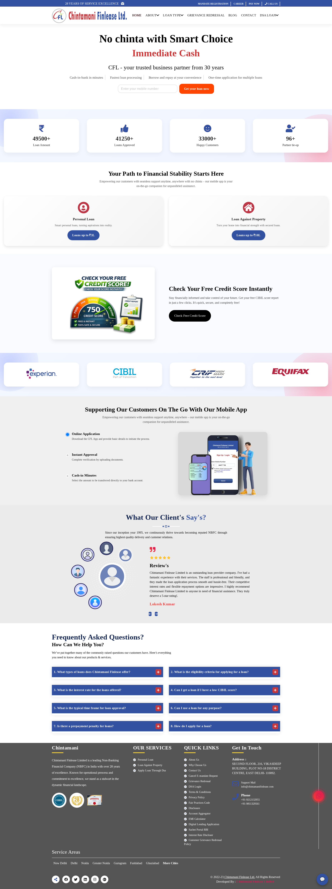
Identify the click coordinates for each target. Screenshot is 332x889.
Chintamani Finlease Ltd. (239, 877)
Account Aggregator (200, 813)
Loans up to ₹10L (249, 235)
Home (137, 15)
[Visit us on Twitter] (76, 879)
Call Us (272, 3)
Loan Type (172, 15)
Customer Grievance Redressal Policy (203, 842)
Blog (232, 15)
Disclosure (194, 808)
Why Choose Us (197, 765)
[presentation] (150, 614)
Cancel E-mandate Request (203, 775)
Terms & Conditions (200, 792)
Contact (248, 15)
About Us (194, 759)
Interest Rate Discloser (201, 835)
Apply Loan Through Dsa (152, 770)
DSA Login (195, 786)
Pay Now (254, 3)
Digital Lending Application (204, 824)
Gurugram (120, 863)
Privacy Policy (197, 797)
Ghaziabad (152, 863)
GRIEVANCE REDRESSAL (206, 15)
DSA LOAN (268, 15)
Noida (85, 863)
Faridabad (136, 863)
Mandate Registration (213, 3)
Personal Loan (145, 759)
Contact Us (195, 770)
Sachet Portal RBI (198, 829)
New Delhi (60, 863)
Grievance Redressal (200, 781)
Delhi (74, 863)
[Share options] (56, 879)
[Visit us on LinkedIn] (85, 879)
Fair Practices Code (199, 802)
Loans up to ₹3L (83, 235)
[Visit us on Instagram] (95, 879)
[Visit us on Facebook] (66, 879)
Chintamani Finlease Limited (255, 881)
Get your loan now (196, 88)
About (151, 15)
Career (239, 3)
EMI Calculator (197, 818)
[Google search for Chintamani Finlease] (104, 879)
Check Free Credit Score (190, 315)
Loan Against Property (150, 765)
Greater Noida (101, 863)
